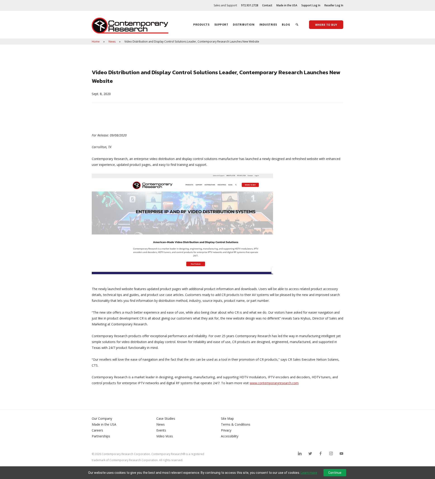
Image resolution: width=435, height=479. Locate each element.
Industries (268, 24)
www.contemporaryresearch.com (274, 383)
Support (221, 24)
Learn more (309, 472)
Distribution (243, 24)
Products (201, 24)
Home (96, 41)
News (112, 41)
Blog (286, 24)
